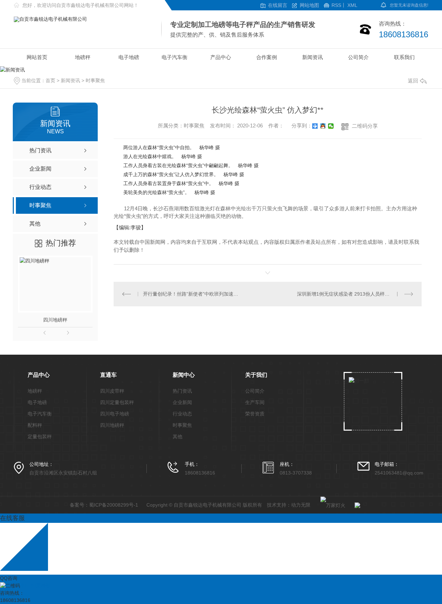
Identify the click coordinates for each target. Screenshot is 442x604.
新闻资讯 (312, 57)
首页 (50, 80)
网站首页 (37, 57)
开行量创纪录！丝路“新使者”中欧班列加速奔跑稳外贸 (191, 294)
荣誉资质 (255, 413)
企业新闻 (182, 402)
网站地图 (309, 5)
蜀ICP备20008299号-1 (113, 505)
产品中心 (220, 57)
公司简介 (358, 57)
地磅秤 (82, 57)
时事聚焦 (95, 80)
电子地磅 (128, 57)
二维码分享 (365, 126)
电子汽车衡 (175, 57)
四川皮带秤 (112, 391)
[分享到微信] (331, 126)
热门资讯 (182, 391)
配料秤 (35, 425)
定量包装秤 (40, 436)
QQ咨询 (8, 578)
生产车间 (255, 402)
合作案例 (266, 57)
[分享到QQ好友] (323, 126)
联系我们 (404, 57)
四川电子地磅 (114, 413)
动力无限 (300, 505)
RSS (336, 5)
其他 (177, 436)
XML (352, 5)
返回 (413, 81)
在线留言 (277, 5)
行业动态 (182, 413)
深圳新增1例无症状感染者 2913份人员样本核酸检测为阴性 (355, 294)
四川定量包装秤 (117, 402)
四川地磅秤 (55, 320)
